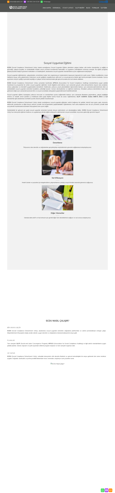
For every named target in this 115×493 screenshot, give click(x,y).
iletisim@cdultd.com (16, 2)
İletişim (104, 8)
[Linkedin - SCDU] (103, 2)
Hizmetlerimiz (67, 8)
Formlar (95, 8)
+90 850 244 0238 (32, 2)
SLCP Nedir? (79, 8)
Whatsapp (46, 2)
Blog (88, 8)
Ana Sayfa (47, 8)
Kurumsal (57, 8)
